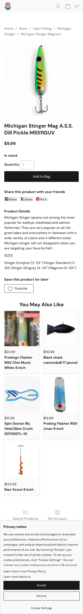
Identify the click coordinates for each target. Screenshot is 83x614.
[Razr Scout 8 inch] (22, 461)
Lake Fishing (42, 28)
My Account (57, 518)
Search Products (25, 518)
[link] (41, 606)
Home (8, 28)
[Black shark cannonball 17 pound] (61, 328)
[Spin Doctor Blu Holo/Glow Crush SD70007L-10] (22, 394)
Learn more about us (17, 577)
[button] (8, 6)
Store (23, 28)
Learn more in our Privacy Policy (24, 571)
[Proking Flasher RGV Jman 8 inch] (61, 394)
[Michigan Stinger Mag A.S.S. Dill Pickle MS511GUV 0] (41, 78)
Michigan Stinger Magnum (41, 34)
